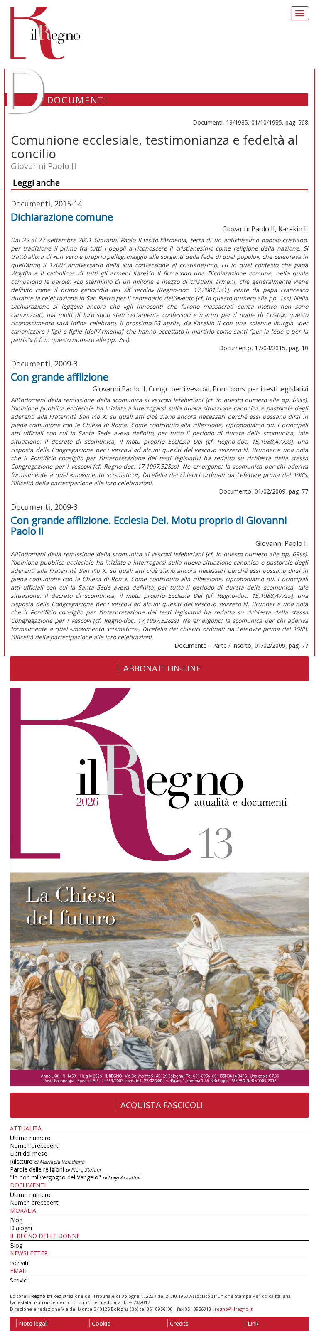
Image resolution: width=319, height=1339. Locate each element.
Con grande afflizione (59, 376)
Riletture (47, 1161)
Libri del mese (28, 1153)
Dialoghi (21, 1228)
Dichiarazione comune (62, 217)
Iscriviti (19, 1263)
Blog (16, 1220)
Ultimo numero (30, 1138)
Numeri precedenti (35, 1146)
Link (253, 1323)
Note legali (33, 1323)
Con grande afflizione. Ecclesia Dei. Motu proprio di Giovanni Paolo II (149, 525)
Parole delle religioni (55, 1169)
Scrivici (19, 1280)
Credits (179, 1323)
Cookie (101, 1323)
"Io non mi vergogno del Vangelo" (75, 1177)
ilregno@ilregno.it (232, 1309)
